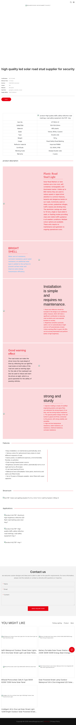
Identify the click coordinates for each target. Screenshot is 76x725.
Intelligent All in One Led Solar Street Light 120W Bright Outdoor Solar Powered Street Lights (18, 710)
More (72, 623)
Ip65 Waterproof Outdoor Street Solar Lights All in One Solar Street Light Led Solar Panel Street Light (18, 651)
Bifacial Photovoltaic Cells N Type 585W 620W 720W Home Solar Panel (17, 681)
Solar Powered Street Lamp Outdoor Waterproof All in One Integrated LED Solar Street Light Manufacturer (55, 681)
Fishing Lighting (57, 623)
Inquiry (6, 99)
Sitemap (46, 721)
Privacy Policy (55, 721)
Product (66, 623)
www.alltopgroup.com (36, 721)
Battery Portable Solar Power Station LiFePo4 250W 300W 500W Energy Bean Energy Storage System (56, 651)
